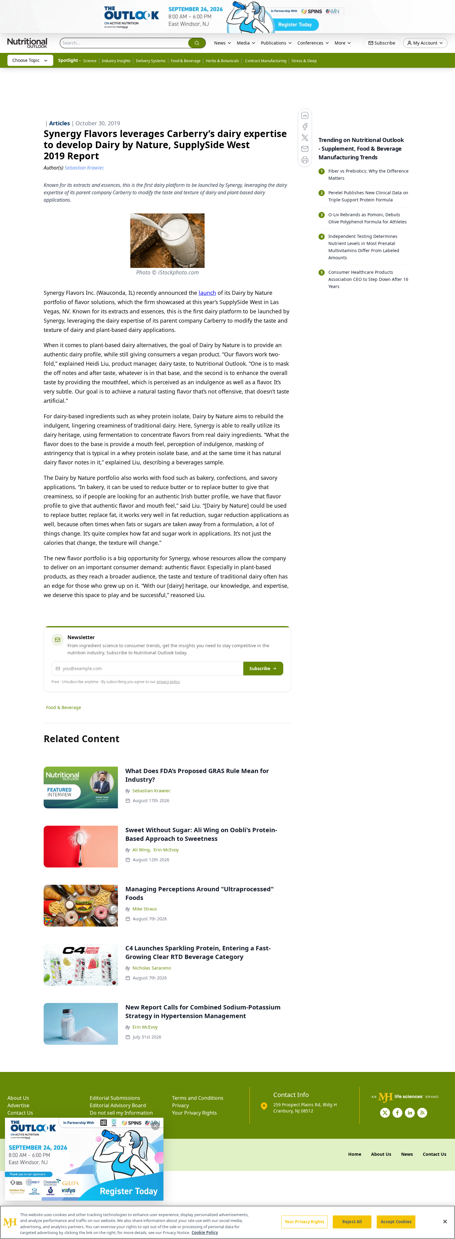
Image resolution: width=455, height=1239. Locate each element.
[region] (227, 1222)
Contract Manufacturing (265, 60)
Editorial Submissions (115, 1098)
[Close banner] (447, 8)
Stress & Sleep (304, 60)
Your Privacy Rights (194, 1112)
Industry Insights (116, 60)
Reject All (352, 1221)
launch (207, 292)
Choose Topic (26, 60)
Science (90, 60)
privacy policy (168, 681)
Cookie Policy (205, 1232)
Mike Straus (144, 909)
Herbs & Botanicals (222, 60)
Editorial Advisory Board (118, 1105)
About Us (18, 1098)
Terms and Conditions (197, 1098)
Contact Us (20, 1112)
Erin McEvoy (166, 850)
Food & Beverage (186, 60)
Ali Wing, (141, 850)
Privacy (180, 1105)
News (220, 43)
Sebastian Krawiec (151, 791)
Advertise (18, 1105)
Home (354, 1154)
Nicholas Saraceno (151, 968)
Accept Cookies (396, 1221)
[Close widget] (155, 1125)
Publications (273, 43)
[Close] (445, 1221)
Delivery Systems (151, 60)
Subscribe (259, 668)
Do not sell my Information (121, 1112)
